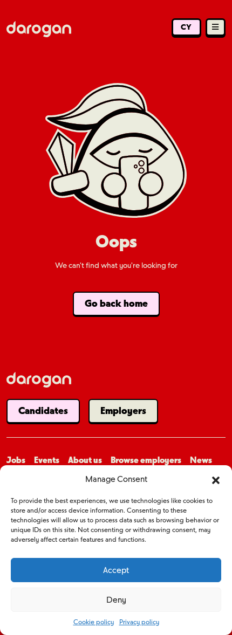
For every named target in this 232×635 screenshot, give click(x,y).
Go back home (116, 303)
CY (186, 27)
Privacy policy (139, 622)
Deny (116, 600)
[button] (215, 479)
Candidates (43, 411)
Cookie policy (93, 622)
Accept (116, 570)
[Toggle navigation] (216, 28)
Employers (123, 411)
